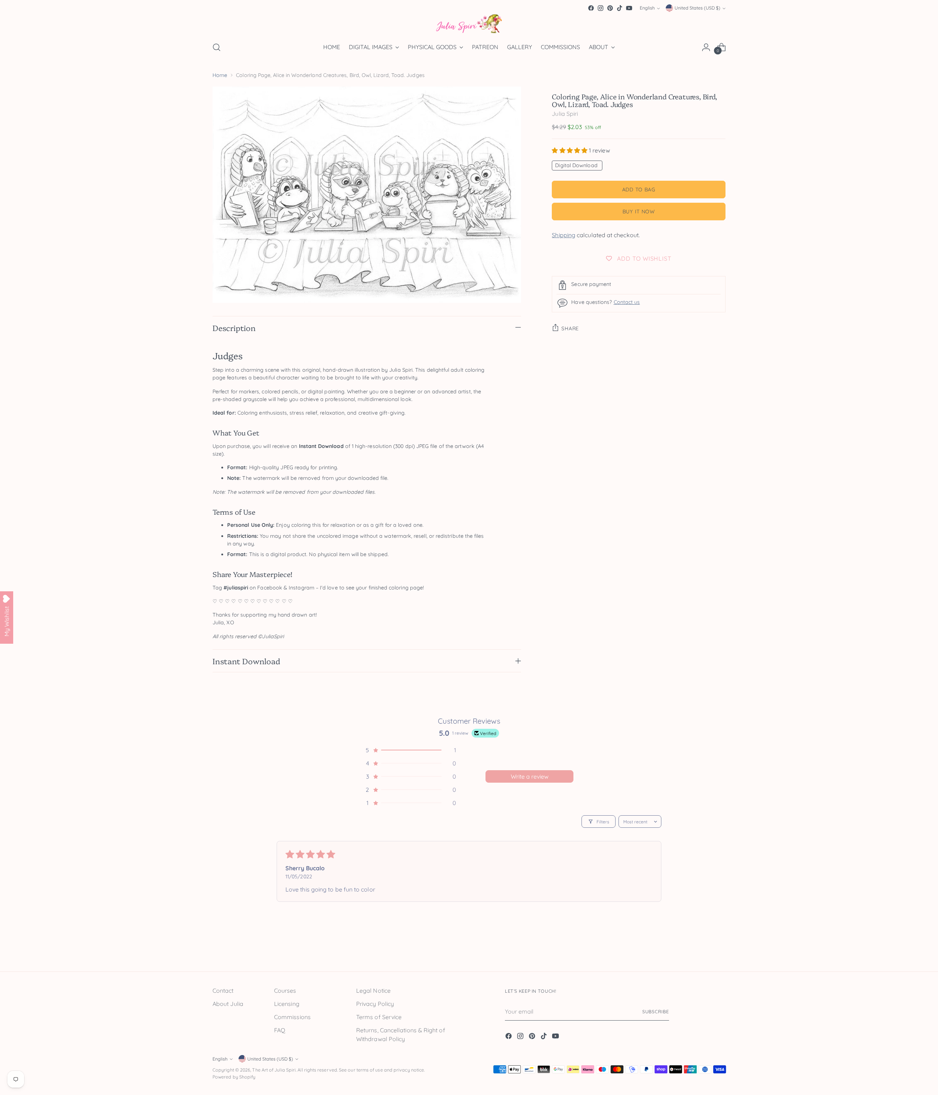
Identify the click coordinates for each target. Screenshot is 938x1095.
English (647, 8)
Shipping (563, 235)
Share (570, 328)
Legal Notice (373, 990)
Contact (223, 990)
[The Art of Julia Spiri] (469, 24)
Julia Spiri (565, 113)
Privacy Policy (375, 1003)
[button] (570, 150)
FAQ (279, 1030)
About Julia (228, 1003)
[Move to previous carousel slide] (702, 949)
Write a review (530, 776)
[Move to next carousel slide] (719, 949)
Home (220, 75)
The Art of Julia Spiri (274, 1070)
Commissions (292, 1017)
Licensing (286, 1003)
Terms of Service (379, 1017)
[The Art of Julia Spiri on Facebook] (591, 8)
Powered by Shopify (234, 1077)
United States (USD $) (697, 8)
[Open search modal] (216, 47)
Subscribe (655, 1011)
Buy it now (639, 211)
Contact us (627, 302)
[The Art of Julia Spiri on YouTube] (629, 8)
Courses (285, 990)
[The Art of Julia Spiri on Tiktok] (619, 8)
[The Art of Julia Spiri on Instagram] (600, 8)
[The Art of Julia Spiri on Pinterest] (610, 8)
